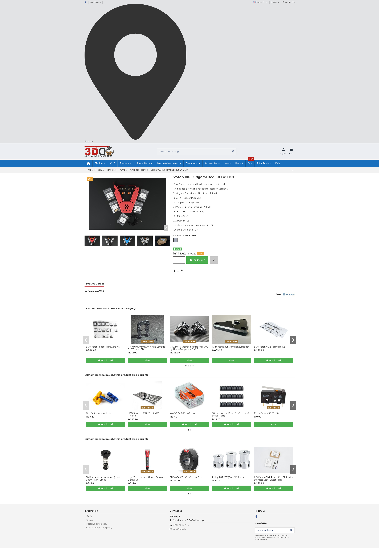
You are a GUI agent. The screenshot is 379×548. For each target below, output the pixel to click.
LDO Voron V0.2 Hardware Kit (269, 347)
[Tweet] (178, 270)
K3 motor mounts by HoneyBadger (230, 347)
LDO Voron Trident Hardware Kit (102, 347)
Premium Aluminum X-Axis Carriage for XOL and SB (146, 348)
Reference (91, 291)
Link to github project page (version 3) (193, 225)
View (147, 360)
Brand (279, 294)
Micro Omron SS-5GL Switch (268, 413)
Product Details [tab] (94, 283)
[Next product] (294, 170)
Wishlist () (290, 2)
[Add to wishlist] (214, 260)
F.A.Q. (89, 516)
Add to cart (199, 260)
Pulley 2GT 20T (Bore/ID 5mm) (228, 477)
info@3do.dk (95, 2)
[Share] (174, 270)
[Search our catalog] (233, 151)
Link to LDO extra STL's (185, 229)
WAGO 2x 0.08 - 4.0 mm (183, 413)
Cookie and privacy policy (99, 527)
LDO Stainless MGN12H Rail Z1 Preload (144, 414)
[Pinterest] (182, 270)
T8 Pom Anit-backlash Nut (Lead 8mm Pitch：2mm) (103, 478)
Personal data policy (96, 524)
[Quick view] (107, 343)
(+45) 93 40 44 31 (181, 524)
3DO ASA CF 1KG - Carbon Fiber (186, 477)
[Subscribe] (291, 530)
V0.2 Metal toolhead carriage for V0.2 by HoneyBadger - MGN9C (189, 348)
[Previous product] (292, 170)
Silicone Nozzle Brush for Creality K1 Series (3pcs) (230, 414)
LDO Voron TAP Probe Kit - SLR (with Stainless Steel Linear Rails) (273, 478)
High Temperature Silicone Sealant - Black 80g (146, 478)
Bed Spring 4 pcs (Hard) (98, 413)
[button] (186, 365)
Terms (89, 520)
